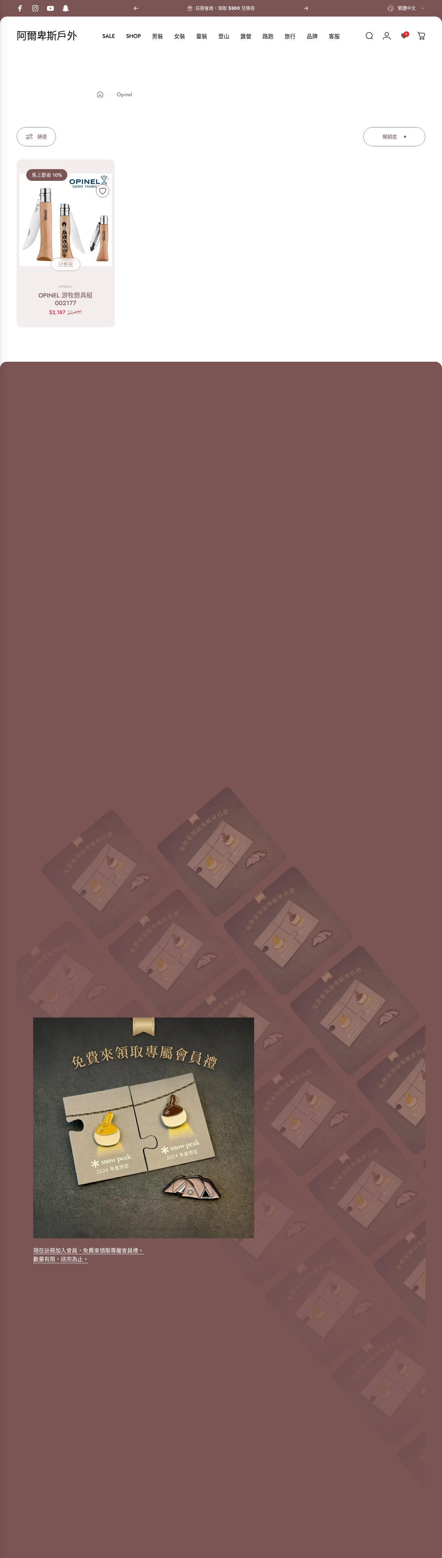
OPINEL (66, 286)
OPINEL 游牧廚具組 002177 (65, 299)
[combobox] (406, 8)
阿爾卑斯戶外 (47, 36)
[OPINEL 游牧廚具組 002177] (65, 220)
